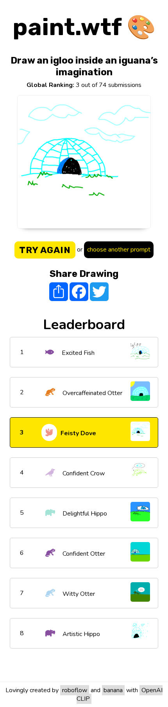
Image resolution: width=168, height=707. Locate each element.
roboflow (74, 690)
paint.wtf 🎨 (84, 27)
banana (113, 690)
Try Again (45, 250)
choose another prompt (118, 249)
